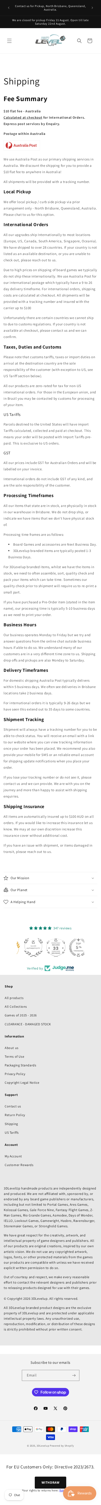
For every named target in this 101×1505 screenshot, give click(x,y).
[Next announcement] (92, 8)
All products (14, 998)
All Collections (16, 1006)
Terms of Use (14, 1056)
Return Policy (15, 1115)
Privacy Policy (15, 1074)
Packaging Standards (20, 1065)
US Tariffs (12, 1132)
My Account (13, 1156)
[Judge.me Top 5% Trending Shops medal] (73, 947)
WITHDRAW (51, 1482)
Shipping (11, 1124)
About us (12, 1048)
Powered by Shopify (62, 1445)
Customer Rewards (19, 1165)
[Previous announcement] (9, 8)
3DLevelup (43, 1445)
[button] (9, 41)
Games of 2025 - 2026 (21, 1015)
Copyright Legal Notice (22, 1082)
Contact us (13, 1106)
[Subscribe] (74, 1375)
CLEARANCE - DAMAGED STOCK (28, 1024)
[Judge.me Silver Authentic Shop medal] (28, 947)
